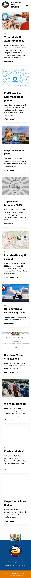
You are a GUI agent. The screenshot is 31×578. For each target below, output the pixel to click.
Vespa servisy (9, 565)
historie (8, 562)
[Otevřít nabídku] (27, 5)
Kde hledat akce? (14, 451)
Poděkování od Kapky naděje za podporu (14, 97)
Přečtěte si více (11, 62)
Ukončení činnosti (15, 403)
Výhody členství (21, 565)
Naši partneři (16, 562)
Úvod (23, 562)
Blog (5, 33)
